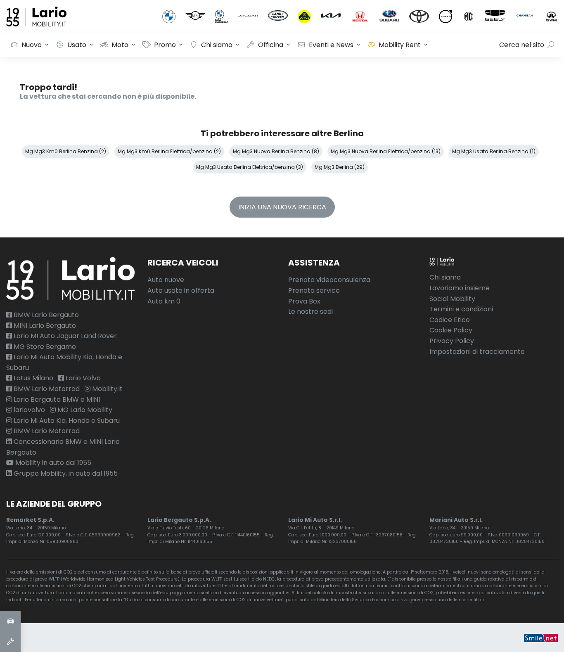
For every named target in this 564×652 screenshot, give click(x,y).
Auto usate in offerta (180, 290)
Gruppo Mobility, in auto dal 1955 (65, 473)
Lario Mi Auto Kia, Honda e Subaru (66, 420)
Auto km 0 (163, 301)
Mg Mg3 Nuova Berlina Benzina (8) (276, 151)
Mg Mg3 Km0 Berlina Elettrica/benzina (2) (169, 151)
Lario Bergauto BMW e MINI (56, 399)
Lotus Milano (32, 378)
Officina (270, 45)
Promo (165, 45)
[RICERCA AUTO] (10, 621)
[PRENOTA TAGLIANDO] (10, 641)
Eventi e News (331, 45)
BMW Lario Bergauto (45, 315)
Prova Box (304, 301)
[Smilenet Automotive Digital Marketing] (541, 637)
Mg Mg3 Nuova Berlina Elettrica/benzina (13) (386, 151)
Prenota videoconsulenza (329, 280)
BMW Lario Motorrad (46, 389)
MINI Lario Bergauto (44, 325)
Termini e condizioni (461, 309)
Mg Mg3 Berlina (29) (340, 167)
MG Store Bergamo (44, 346)
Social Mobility (452, 298)
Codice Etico (449, 320)
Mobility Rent (400, 45)
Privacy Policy (451, 341)
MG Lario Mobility (84, 410)
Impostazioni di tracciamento (477, 351)
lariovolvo (28, 410)
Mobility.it (106, 389)
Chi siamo (216, 45)
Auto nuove (165, 280)
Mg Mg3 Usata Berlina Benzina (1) (494, 151)
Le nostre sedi (310, 311)
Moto (119, 45)
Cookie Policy (450, 330)
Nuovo (31, 45)
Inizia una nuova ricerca (282, 207)
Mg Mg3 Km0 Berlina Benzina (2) (65, 151)
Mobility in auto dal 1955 (52, 462)
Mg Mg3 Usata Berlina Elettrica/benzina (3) (249, 167)
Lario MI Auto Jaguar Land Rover (64, 336)
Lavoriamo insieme (459, 288)
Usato (76, 45)
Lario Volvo (82, 378)
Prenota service (314, 290)
